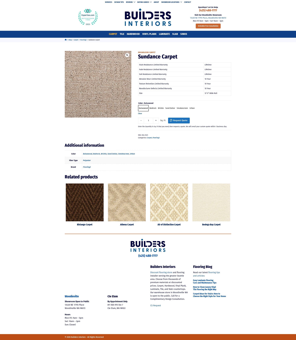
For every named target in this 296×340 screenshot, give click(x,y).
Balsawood (87, 154)
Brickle (104, 154)
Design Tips (119, 2)
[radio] (143, 108)
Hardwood (133, 34)
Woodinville (72, 296)
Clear (140, 113)
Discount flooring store (161, 272)
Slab (175, 34)
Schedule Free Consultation (208, 26)
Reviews (129, 2)
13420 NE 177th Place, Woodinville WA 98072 (208, 18)
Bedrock (96, 154)
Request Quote (180, 120)
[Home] (66, 40)
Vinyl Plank (149, 34)
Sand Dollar (112, 154)
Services (108, 2)
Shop (70, 40)
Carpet (113, 34)
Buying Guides (143, 2)
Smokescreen (123, 154)
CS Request (155, 305)
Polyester (87, 160)
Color (140, 103)
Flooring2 (83, 40)
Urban (132, 154)
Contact (187, 2)
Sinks (183, 34)
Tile (122, 34)
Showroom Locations (170, 2)
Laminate (164, 34)
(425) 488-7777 (208, 10)
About (156, 2)
